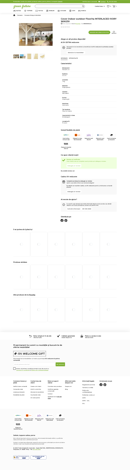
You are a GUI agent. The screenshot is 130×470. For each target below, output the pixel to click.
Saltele (18, 10)
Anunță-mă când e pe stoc (99, 32)
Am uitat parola (35, 397)
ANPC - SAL (85, 400)
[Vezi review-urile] (89, 27)
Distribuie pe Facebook (62, 220)
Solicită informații (73, 209)
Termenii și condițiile (22, 370)
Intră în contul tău (36, 389)
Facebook (101, 384)
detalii (60, 1)
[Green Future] (14, 15)
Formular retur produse (55, 386)
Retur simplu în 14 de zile (42, 336)
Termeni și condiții (87, 387)
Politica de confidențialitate (39, 370)
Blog (66, 389)
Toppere (29, 10)
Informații (64, 58)
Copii (73, 10)
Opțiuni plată (73, 58)
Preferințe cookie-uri (88, 395)
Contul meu (99, 6)
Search (83, 6)
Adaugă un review (73, 165)
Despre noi (68, 386)
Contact (103, 1)
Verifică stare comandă (89, 1)
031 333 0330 (113, 1)
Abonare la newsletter (76, 52)
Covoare (63, 10)
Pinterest (104, 384)
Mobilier (51, 10)
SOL (83, 403)
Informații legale (88, 381)
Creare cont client (36, 386)
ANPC (84, 397)
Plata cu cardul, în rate (93, 336)
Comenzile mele (18, 389)
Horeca (83, 10)
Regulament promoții (88, 384)
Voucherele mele (36, 395)
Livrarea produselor (19, 392)
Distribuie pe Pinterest (65, 220)
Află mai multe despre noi (70, 382)
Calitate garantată (68, 336)
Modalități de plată (18, 395)
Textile (40, 10)
